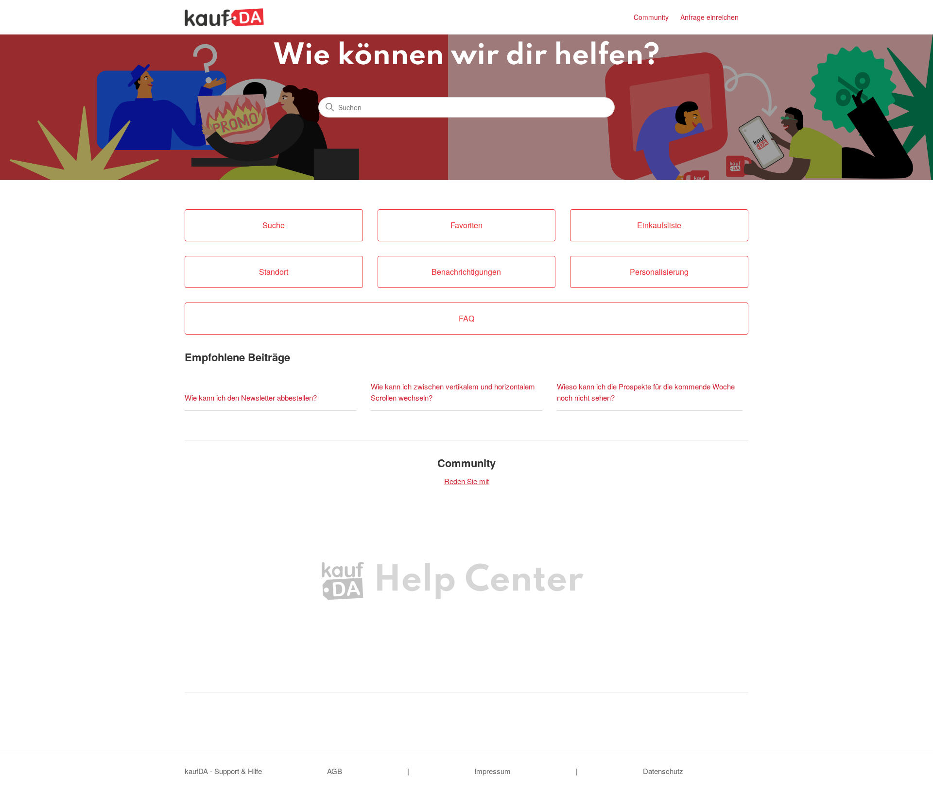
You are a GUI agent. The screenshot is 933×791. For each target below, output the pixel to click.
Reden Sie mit (466, 481)
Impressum (492, 771)
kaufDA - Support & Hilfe (223, 771)
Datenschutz (663, 771)
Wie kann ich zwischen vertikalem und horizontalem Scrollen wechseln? (453, 392)
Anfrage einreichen (709, 17)
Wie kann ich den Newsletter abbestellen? (251, 397)
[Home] (224, 17)
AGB (334, 771)
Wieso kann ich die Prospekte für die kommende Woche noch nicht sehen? (646, 392)
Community (651, 17)
